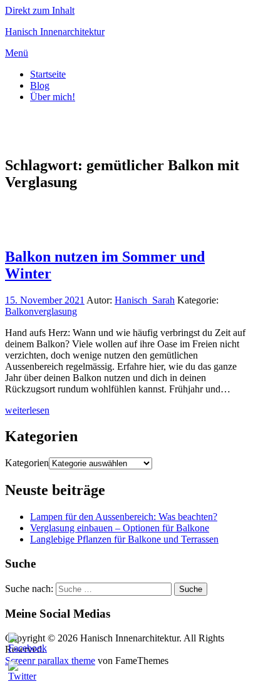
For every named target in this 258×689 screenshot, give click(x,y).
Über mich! (52, 96)
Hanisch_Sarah (145, 300)
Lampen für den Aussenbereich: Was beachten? (123, 516)
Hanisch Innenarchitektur (55, 31)
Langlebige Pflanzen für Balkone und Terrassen (124, 539)
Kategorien (27, 462)
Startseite (48, 74)
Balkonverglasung (41, 311)
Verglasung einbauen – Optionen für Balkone (119, 528)
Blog (39, 85)
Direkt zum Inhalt (40, 10)
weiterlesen (27, 410)
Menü (16, 53)
